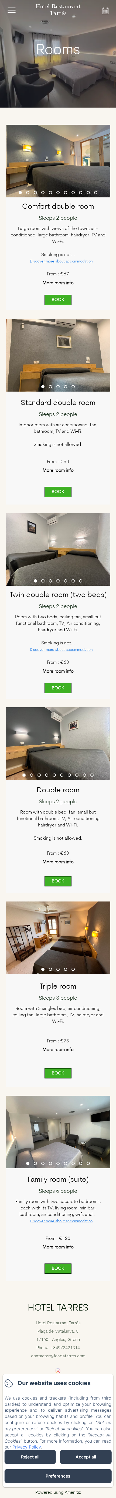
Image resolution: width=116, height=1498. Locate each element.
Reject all (30, 1457)
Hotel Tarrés (58, 1308)
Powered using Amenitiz (58, 1492)
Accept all (86, 1457)
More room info (58, 283)
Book (58, 300)
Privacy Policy (26, 1447)
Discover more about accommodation (61, 262)
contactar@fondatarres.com (58, 1356)
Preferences (58, 1476)
